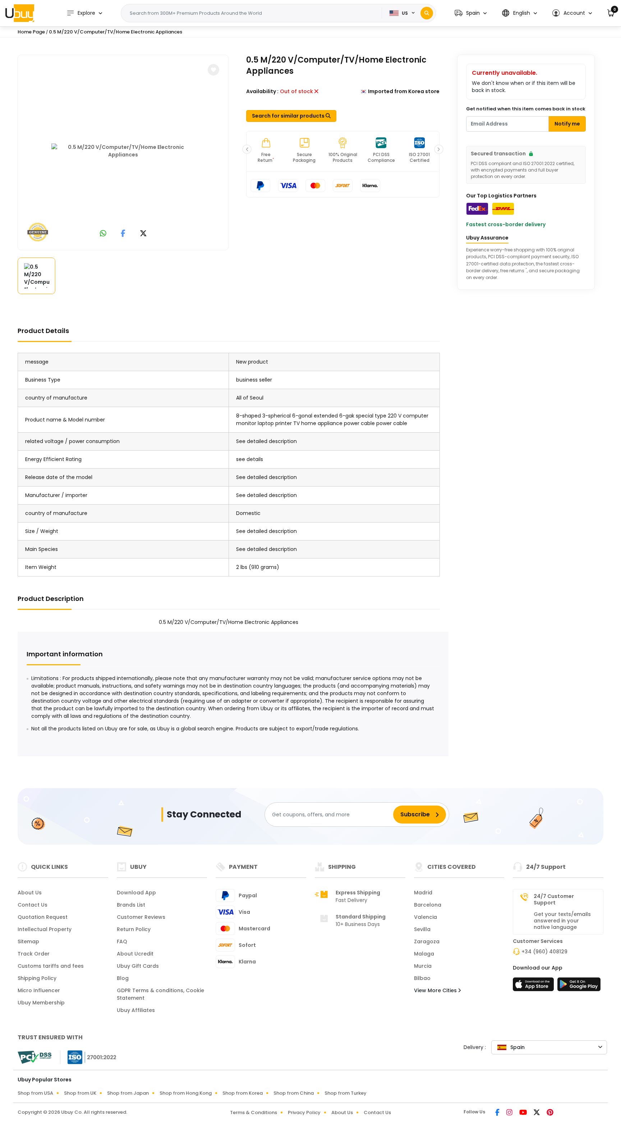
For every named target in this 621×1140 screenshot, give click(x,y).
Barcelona (427, 904)
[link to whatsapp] (103, 234)
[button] (470, 13)
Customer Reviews (141, 917)
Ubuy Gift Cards (138, 966)
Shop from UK (80, 1093)
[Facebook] (497, 1113)
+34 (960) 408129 (544, 951)
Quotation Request (43, 917)
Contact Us (32, 904)
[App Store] (534, 986)
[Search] (426, 13)
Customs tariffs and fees (51, 966)
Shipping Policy (37, 978)
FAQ (122, 941)
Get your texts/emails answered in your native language (562, 920)
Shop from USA (35, 1093)
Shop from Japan (128, 1093)
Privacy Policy (304, 1112)
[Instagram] (509, 1113)
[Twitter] (537, 1113)
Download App (136, 892)
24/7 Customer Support (554, 899)
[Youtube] (523, 1113)
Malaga (424, 953)
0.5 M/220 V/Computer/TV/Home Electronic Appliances (115, 31)
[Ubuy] (19, 13)
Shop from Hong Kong (186, 1093)
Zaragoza (427, 941)
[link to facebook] (123, 234)
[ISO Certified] (88, 1057)
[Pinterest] (550, 1113)
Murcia (423, 966)
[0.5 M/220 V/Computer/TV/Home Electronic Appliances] (123, 151)
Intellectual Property (45, 929)
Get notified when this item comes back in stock (525, 108)
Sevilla (422, 929)
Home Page (31, 31)
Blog (123, 978)
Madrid (423, 892)
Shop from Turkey (346, 1093)
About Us (30, 892)
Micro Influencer (39, 990)
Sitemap (28, 941)
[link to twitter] (143, 234)
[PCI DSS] (34, 1057)
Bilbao (422, 978)
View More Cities (436, 990)
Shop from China (293, 1093)
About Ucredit (135, 953)
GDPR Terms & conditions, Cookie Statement (160, 994)
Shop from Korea (242, 1093)
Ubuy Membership (41, 1002)
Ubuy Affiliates (136, 1010)
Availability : (262, 91)
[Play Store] (579, 986)
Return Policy (134, 929)
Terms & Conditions (253, 1112)
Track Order (34, 953)
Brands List (131, 904)
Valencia (425, 917)
